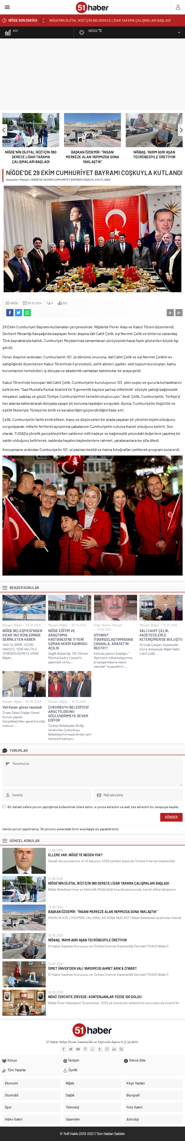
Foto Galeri (134, 1107)
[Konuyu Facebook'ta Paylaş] (9, 312)
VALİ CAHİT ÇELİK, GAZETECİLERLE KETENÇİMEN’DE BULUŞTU (161, 634)
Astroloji (132, 1119)
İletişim (73, 1060)
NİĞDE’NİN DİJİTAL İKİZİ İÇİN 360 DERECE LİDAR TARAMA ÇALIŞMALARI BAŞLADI (31, 157)
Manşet (24, 179)
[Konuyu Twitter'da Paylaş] (18, 312)
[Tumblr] (100, 1049)
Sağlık (70, 1095)
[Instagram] (107, 1049)
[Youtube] (78, 1049)
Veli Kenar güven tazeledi (22, 707)
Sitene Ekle (137, 1060)
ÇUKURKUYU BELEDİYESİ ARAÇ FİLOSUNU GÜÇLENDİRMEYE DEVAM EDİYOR (68, 713)
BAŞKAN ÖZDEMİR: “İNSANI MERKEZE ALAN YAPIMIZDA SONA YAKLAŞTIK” (104, 20)
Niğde (14, 303)
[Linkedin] (114, 1049)
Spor (8, 1107)
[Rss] (121, 1049)
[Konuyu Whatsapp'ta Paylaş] (27, 312)
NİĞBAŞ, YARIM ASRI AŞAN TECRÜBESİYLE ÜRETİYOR (154, 154)
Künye (12, 1060)
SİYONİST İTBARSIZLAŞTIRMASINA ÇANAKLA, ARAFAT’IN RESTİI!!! (113, 641)
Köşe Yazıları (102, 625)
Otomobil (11, 1095)
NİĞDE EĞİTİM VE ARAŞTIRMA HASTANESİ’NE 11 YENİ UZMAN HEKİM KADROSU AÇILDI (67, 639)
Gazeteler (73, 1119)
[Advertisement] (92, 74)
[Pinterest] (85, 1049)
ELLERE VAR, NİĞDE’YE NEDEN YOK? (75, 855)
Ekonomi (11, 1083)
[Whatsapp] (92, 1049)
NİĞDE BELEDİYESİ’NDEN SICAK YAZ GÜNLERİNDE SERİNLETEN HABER (22, 634)
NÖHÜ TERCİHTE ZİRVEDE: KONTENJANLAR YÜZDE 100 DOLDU (95, 997)
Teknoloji (72, 1107)
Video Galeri (13, 1119)
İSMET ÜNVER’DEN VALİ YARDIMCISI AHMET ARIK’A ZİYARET (92, 968)
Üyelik (72, 1070)
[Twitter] (71, 1049)
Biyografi (133, 1095)
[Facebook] (63, 1049)
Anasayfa (11, 179)
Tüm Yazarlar (16, 1070)
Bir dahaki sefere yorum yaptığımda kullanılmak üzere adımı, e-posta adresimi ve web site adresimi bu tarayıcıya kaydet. (93, 807)
